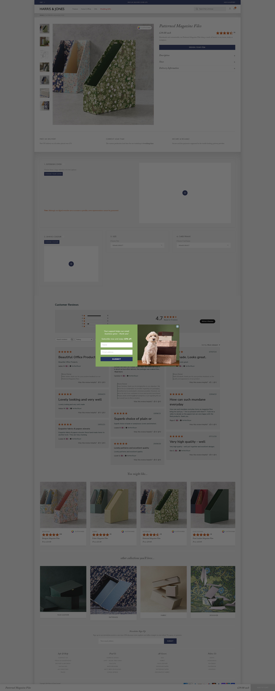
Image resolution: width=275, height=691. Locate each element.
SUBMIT (116, 359)
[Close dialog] (177, 326)
